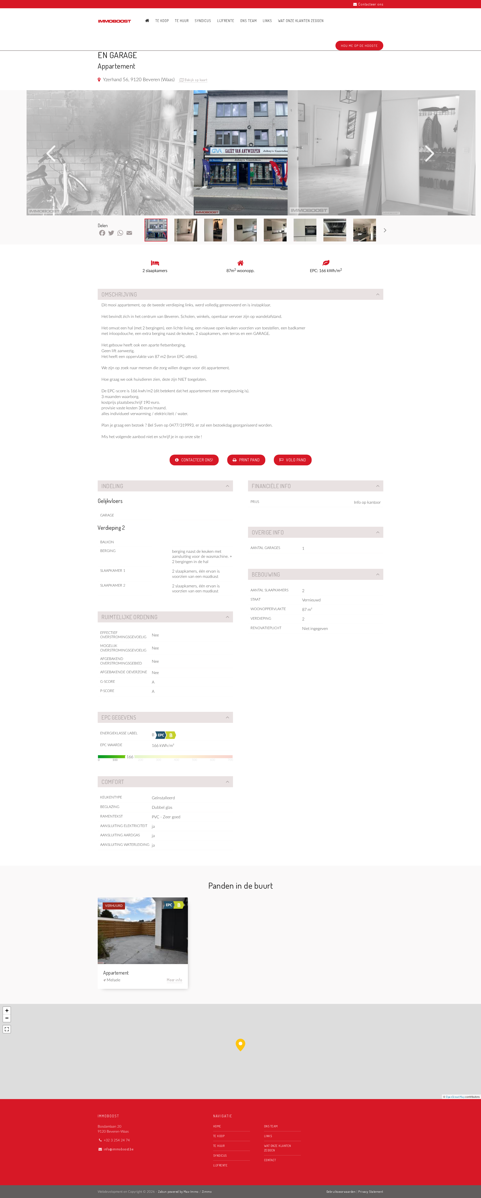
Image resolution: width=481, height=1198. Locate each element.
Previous (51, 153)
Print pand (249, 459)
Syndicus (203, 21)
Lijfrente (225, 21)
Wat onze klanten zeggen (301, 21)
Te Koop (162, 21)
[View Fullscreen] (7, 1029)
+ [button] (7, 1010)
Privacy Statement (370, 1191)
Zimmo (207, 1191)
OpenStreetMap (455, 1097)
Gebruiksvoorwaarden (341, 1191)
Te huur (182, 21)
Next (429, 153)
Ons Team (248, 21)
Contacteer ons (370, 4)
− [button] (7, 1018)
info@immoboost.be (119, 1149)
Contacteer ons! (196, 459)
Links (267, 21)
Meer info (174, 979)
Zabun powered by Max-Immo (178, 1191)
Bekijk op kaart (195, 80)
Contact (270, 1160)
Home (217, 1126)
